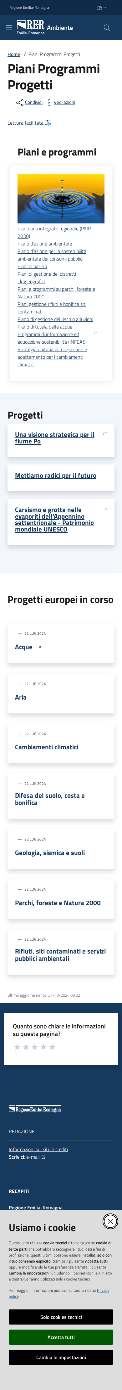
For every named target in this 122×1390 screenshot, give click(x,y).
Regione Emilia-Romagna (29, 7)
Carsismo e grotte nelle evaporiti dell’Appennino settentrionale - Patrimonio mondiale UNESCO (54, 519)
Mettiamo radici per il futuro (55, 475)
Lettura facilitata (25, 123)
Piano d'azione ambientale (45, 243)
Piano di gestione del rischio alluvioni (55, 319)
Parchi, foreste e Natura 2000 (58, 902)
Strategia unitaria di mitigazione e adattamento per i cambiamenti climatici (52, 357)
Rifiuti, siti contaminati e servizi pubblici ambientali (60, 955)
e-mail (33, 1157)
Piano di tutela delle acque (45, 326)
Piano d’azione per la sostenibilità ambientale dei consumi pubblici (52, 254)
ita (99, 7)
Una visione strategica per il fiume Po (54, 437)
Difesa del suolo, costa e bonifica (50, 799)
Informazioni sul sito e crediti (38, 1149)
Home (14, 54)
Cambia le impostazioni (61, 1357)
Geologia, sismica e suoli (50, 852)
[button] (107, 27)
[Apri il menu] (9, 27)
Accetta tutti (61, 1337)
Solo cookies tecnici (61, 1317)
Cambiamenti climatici (46, 747)
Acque (24, 647)
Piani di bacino (32, 266)
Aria (21, 697)
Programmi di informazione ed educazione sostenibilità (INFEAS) (52, 338)
